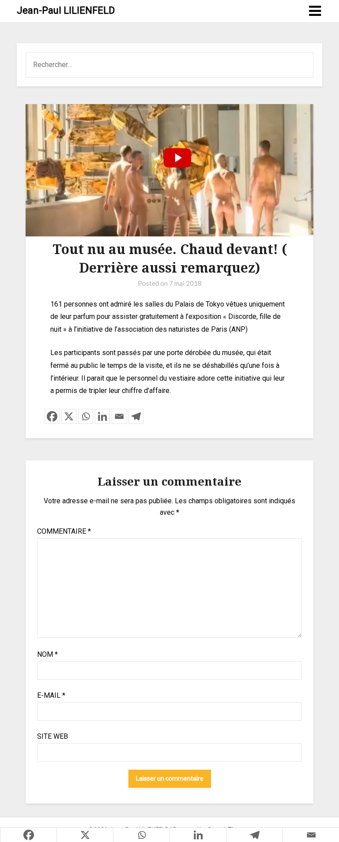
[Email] (119, 416)
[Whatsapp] (85, 416)
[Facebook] (52, 416)
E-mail (51, 695)
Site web (52, 736)
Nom (47, 654)
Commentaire (64, 531)
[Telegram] (135, 416)
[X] (68, 416)
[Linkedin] (102, 416)
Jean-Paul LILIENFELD (66, 10)
